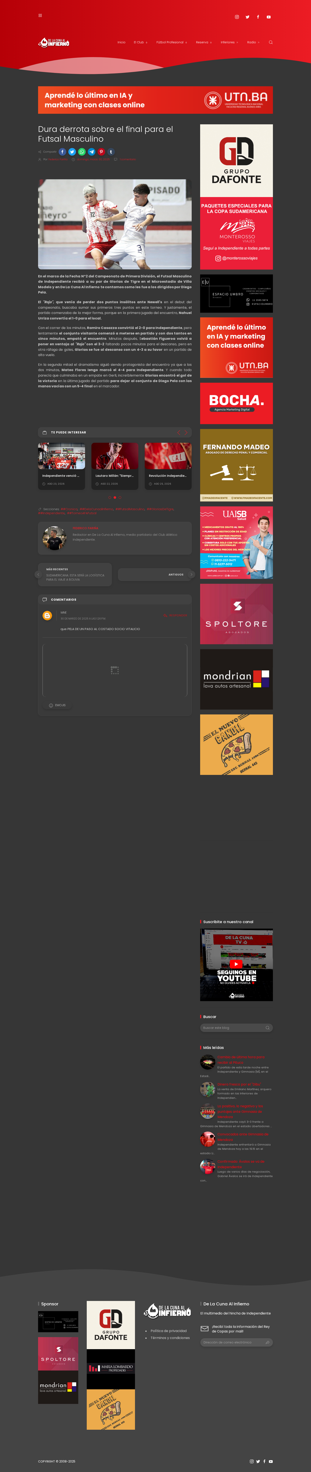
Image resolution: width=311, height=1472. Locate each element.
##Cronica (69, 509)
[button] (62, 152)
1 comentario (127, 159)
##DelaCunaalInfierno (96, 509)
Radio (251, 42)
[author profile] (54, 538)
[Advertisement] (236, 804)
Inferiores (228, 42)
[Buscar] (271, 42)
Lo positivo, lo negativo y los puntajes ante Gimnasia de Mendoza (240, 1111)
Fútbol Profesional (170, 42)
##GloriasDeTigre (160, 509)
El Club (139, 42)
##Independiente (51, 513)
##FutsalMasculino (130, 509)
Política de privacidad (169, 1330)
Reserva (202, 42)
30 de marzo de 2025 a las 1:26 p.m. (83, 619)
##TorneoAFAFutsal (81, 513)
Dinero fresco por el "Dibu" (239, 1084)
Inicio (121, 42)
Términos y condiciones (170, 1337)
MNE (64, 613)
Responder (178, 615)
